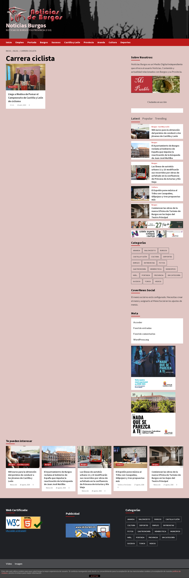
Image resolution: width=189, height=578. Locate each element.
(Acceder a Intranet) (16, 530)
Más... (135, 275)
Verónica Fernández (124, 485)
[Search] (181, 42)
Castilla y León (72, 42)
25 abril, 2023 (21, 105)
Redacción (13, 485)
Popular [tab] (147, 118)
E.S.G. (12, 105)
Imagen (18, 563)
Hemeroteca (156, 269)
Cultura (113, 42)
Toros (148, 281)
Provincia (89, 42)
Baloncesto (150, 250)
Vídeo (9, 563)
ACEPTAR (94, 576)
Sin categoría (174, 275)
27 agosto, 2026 (139, 485)
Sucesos (56, 42)
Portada (31, 42)
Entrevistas (149, 263)
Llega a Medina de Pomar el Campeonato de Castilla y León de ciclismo (25, 98)
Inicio (9, 42)
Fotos (162, 263)
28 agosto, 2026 (25, 485)
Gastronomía (139, 269)
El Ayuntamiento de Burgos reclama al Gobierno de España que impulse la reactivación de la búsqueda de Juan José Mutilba (165, 151)
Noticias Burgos (26, 25)
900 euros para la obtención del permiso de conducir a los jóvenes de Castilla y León (166, 133)
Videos (158, 281)
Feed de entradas (142, 328)
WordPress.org (141, 339)
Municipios (171, 269)
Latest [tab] (135, 118)
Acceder (137, 322)
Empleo (20, 42)
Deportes (125, 42)
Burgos (44, 42)
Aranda (101, 42)
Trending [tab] (161, 118)
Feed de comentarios (144, 333)
